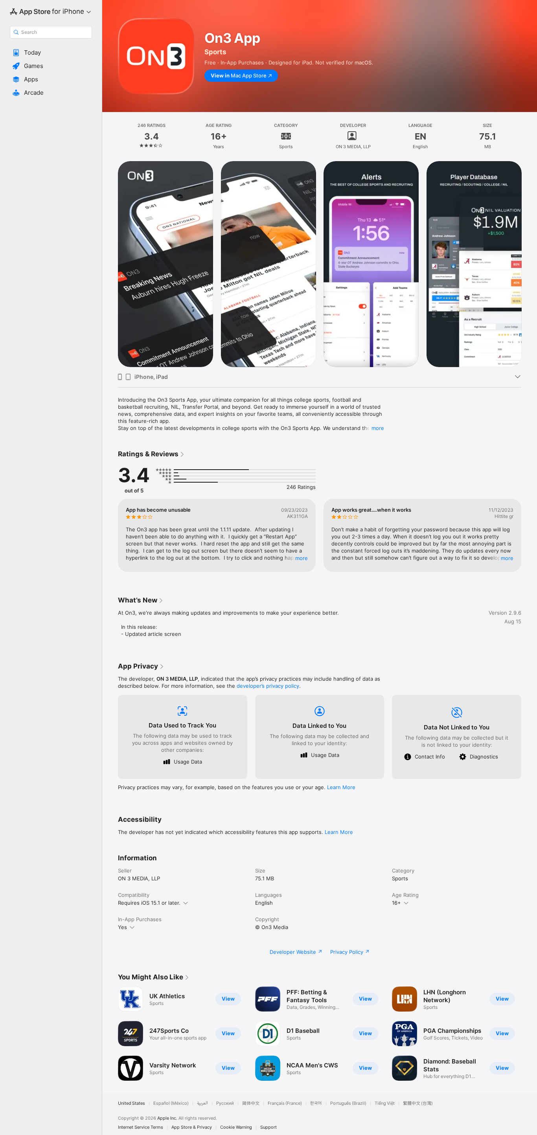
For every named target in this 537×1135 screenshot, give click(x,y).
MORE (301, 558)
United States (131, 1103)
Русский (225, 1103)
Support (268, 1127)
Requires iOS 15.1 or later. (149, 903)
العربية (202, 1103)
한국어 (316, 1103)
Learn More (341, 787)
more (377, 428)
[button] (51, 53)
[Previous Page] (110, 264)
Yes (122, 927)
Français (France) (285, 1103)
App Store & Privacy (191, 1127)
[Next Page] (529, 264)
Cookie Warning (236, 1127)
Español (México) (171, 1103)
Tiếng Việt (385, 1103)
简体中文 (250, 1103)
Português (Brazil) (348, 1103)
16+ (396, 903)
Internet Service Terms (140, 1127)
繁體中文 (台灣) (418, 1103)
